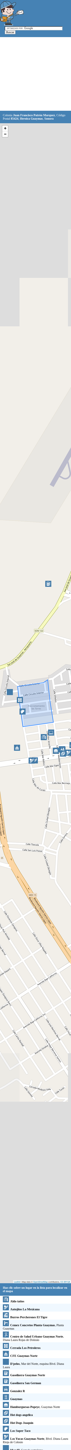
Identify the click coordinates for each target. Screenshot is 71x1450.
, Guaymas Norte (35, 1407)
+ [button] (5, 128)
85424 (14, 118)
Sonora (49, 118)
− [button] (5, 134)
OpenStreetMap (40, 1281)
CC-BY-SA (65, 1281)
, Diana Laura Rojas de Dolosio (33, 1338)
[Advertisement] (35, 74)
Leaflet (17, 1281)
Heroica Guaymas (31, 118)
